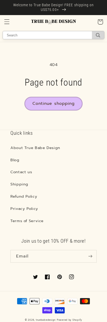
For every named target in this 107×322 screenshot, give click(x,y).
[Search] (98, 35)
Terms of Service (27, 221)
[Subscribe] (90, 256)
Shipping (19, 184)
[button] (7, 22)
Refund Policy (23, 196)
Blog (14, 160)
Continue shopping (53, 103)
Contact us (21, 172)
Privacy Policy (24, 208)
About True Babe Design (35, 148)
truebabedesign (46, 320)
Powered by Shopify (69, 320)
